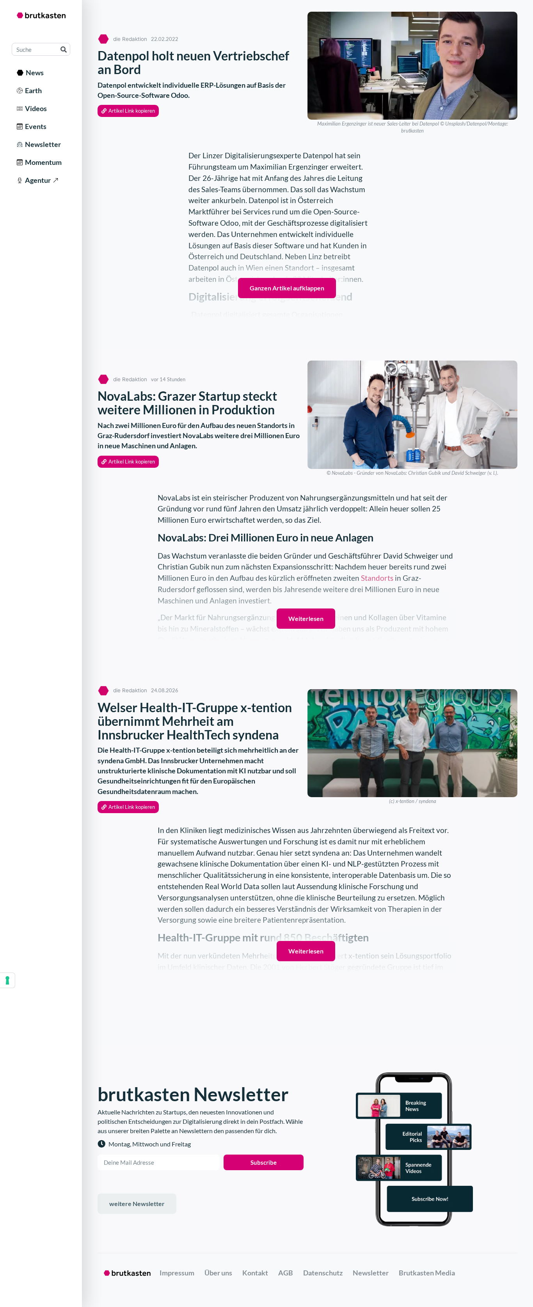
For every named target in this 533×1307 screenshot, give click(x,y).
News (33, 72)
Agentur (37, 180)
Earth (32, 90)
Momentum (42, 162)
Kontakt (255, 1272)
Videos (35, 108)
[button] (128, 111)
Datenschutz (323, 1272)
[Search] (63, 49)
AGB (285, 1272)
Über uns (218, 1272)
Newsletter (42, 144)
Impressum (177, 1272)
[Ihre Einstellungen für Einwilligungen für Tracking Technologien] (7, 980)
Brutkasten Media (427, 1272)
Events (34, 126)
